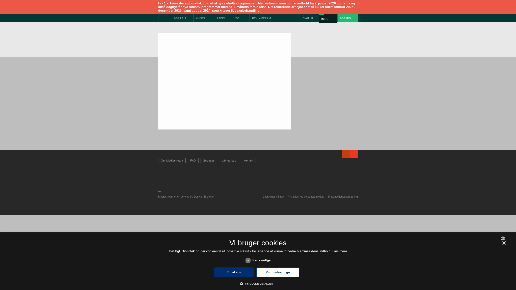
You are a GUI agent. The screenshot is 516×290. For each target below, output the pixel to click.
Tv (237, 18)
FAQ (193, 160)
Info (324, 19)
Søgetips (208, 160)
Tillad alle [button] (234, 272)
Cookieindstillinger (273, 196)
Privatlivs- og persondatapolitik (306, 196)
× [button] (504, 244)
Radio (221, 18)
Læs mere (339, 251)
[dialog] (258, 261)
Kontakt (248, 160)
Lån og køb (229, 160)
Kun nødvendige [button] (278, 272)
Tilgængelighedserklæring (343, 196)
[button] (258, 283)
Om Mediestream (172, 160)
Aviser (201, 18)
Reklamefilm (261, 18)
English (308, 18)
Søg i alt (180, 18)
